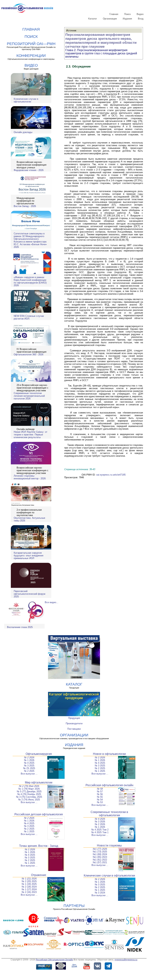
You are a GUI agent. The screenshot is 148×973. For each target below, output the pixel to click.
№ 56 (100, 794)
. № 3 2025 (29, 857)
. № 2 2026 (29, 849)
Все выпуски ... (29, 773)
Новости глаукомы (109, 845)
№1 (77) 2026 (100, 849)
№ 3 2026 (100, 821)
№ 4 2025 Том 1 (99, 832)
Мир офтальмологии (38, 782)
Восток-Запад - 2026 (25, 206)
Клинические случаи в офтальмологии (26, 100)
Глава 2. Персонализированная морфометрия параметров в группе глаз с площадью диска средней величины (101, 53)
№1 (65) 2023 (100, 857)
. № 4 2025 (29, 854)
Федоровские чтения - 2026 (28, 170)
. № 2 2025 (29, 860)
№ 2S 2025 (29, 768)
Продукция (74, 718)
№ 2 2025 (29, 771)
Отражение (38, 875)
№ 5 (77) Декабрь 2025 (29, 791)
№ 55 (100, 797)
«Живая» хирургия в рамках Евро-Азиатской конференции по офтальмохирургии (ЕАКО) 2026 (30, 281)
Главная (113, 14)
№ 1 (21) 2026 (29, 878)
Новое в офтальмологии (109, 753)
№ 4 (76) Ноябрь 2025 (29, 794)
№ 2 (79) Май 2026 (29, 786)
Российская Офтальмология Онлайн (54, 959)
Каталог (92, 18)
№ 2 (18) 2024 (29, 886)
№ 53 (100, 802)
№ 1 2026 (29, 760)
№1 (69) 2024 (100, 854)
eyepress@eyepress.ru (126, 959)
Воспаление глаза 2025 (20, 627)
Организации (110, 18)
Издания (127, 18)
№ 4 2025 (29, 763)
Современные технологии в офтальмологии (109, 813)
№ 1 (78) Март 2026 (29, 788)
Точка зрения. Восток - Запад (38, 845)
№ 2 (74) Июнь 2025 (29, 799)
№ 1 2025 (100, 771)
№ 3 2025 (29, 765)
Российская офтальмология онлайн (109, 785)
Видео (140, 14)
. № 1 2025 (29, 863)
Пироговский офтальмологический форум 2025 (29, 594)
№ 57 (100, 791)
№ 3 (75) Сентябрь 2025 (29, 797)
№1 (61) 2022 (100, 859)
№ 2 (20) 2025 (29, 881)
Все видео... (51, 602)
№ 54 (100, 799)
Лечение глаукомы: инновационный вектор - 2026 (30, 477)
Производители (74, 723)
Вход (140, 18)
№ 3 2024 (100, 892)
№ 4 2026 (100, 818)
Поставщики (74, 729)
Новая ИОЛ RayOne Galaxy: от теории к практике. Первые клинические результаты (30, 435)
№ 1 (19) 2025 (29, 884)
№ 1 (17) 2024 (29, 889)
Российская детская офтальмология (38, 814)
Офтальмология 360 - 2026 (28, 354)
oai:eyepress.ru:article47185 (111, 474)
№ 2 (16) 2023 (29, 892)
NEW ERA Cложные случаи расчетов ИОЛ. (29, 317)
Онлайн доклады (23, 132)
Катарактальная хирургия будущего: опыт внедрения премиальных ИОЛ (28, 555)
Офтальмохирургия (39, 753)
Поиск (127, 14)
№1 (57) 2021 (100, 862)
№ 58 (100, 788)
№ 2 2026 (29, 757)
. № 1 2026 (29, 852)
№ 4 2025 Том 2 (99, 829)
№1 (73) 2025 (100, 851)
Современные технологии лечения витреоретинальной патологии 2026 (29, 396)
